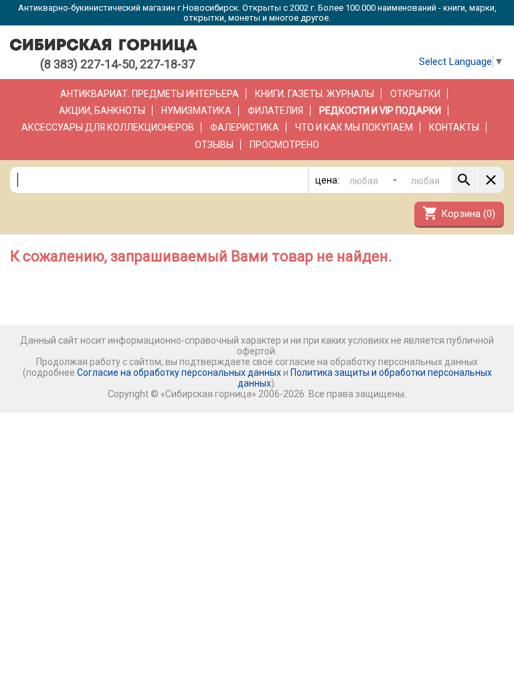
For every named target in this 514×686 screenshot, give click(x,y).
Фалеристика (244, 127)
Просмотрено (284, 144)
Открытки (415, 93)
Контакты (454, 127)
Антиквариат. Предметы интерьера (149, 93)
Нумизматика (196, 110)
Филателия (275, 110)
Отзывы (214, 144)
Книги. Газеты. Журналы (314, 93)
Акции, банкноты (102, 110)
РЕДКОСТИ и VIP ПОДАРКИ (380, 110)
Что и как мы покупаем (354, 127)
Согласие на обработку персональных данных (179, 372)
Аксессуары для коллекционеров (107, 127)
